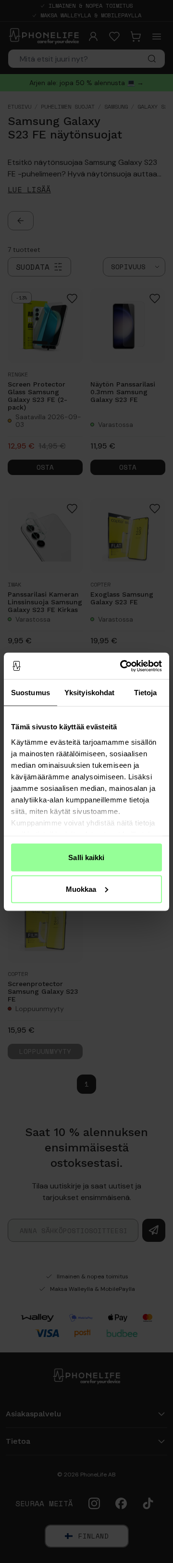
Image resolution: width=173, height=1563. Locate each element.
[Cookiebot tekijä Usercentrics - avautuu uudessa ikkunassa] (122, 666)
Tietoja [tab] (145, 692)
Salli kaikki (86, 857)
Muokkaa (81, 889)
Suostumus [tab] (30, 692)
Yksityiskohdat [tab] (89, 692)
